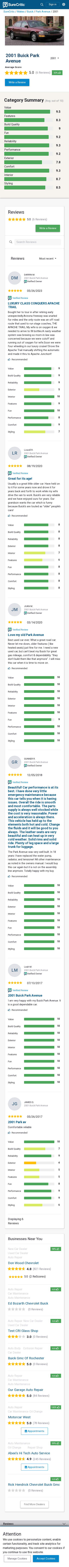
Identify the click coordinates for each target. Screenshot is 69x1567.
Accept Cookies (46, 1558)
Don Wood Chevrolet (23, 1263)
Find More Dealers (34, 1504)
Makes (21, 11)
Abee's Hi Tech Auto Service (29, 1453)
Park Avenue (43, 11)
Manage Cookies (17, 1558)
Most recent (46, 258)
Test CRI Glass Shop (23, 1331)
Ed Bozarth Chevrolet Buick (28, 1303)
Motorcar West (19, 1417)
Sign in (52, 4)
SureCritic (9, 11)
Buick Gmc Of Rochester (26, 1358)
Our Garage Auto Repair (25, 1390)
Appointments (35, 1431)
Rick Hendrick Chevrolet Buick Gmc (34, 1485)
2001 (53, 58)
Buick (30, 11)
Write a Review (17, 82)
